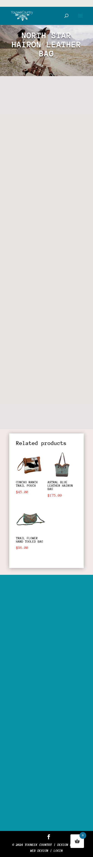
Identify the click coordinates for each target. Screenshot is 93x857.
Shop (30, 206)
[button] (72, 95)
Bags (64, 259)
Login (58, 850)
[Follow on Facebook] (17, 413)
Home (17, 206)
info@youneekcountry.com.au (47, 780)
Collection (48, 206)
